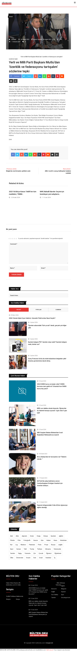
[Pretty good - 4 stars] (14, 238)
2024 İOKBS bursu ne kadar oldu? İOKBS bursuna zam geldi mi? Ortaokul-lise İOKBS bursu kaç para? (51, 386)
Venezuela (57, 549)
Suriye (18, 549)
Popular (38, 309)
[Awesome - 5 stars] (16, 238)
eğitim (61, 536)
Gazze (35, 540)
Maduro (23, 545)
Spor (11, 549)
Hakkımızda (19, 596)
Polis (39, 545)
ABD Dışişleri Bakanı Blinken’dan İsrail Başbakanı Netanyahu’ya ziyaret (38, 614)
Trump (32, 549)
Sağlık (53, 592)
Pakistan (32, 545)
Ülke (11, 558)
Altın (17, 536)
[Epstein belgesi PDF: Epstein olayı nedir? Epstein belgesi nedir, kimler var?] (18, 345)
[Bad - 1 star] (9, 238)
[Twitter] (17, 154)
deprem (24, 536)
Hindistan (63, 540)
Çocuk (41, 553)
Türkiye (39, 549)
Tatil (25, 549)
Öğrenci (48, 553)
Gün (42, 540)
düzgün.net (49, 643)
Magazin (63, 589)
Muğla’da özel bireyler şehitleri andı (18, 171)
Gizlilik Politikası (11, 596)
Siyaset (17, 56)
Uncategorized (65, 597)
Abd (11, 536)
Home (12, 56)
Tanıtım (53, 597)
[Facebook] (13, 154)
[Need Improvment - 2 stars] (11, 238)
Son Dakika (54, 594)
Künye (18, 599)
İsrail (41, 558)
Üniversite (19, 558)
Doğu (38, 536)
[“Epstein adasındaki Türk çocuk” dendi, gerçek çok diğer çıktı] (18, 329)
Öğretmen (57, 553)
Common (58, 309)
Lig (16, 545)
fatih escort (49, 650)
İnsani (28, 558)
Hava (55, 540)
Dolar (32, 536)
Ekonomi (54, 589)
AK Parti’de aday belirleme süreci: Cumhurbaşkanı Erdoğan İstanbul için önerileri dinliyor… (50, 483)
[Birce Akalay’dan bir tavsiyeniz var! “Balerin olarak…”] (22, 463)
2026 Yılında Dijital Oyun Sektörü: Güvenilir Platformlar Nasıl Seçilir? (32, 318)
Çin (34, 553)
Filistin (12, 540)
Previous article (11, 169)
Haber (48, 540)
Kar (11, 545)
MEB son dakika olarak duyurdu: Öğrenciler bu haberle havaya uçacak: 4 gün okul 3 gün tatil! (52, 410)
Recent (19, 309)
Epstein (53, 536)
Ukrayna (48, 549)
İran (34, 558)
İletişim (8, 599)
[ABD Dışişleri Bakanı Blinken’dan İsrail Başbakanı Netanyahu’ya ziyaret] (22, 439)
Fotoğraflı (27, 540)
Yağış (20, 553)
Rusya (53, 545)
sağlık (60, 545)
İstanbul (48, 558)
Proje (46, 545)
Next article (66, 169)
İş (54, 558)
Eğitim (63, 586)
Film (19, 540)
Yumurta (27, 553)
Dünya (45, 536)
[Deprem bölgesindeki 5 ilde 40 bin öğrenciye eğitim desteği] (22, 512)
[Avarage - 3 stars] (13, 238)
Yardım (12, 553)
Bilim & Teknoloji (58, 584)
